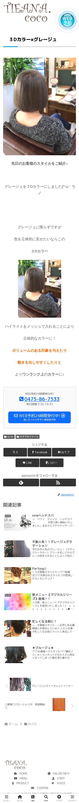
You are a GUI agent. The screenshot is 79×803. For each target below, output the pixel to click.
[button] (51, 462)
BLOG (10, 436)
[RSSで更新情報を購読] (58, 482)
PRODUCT (21, 783)
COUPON (41, 788)
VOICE (59, 783)
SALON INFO (59, 773)
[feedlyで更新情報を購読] (21, 482)
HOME (22, 773)
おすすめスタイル (29, 436)
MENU (22, 778)
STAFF (59, 778)
